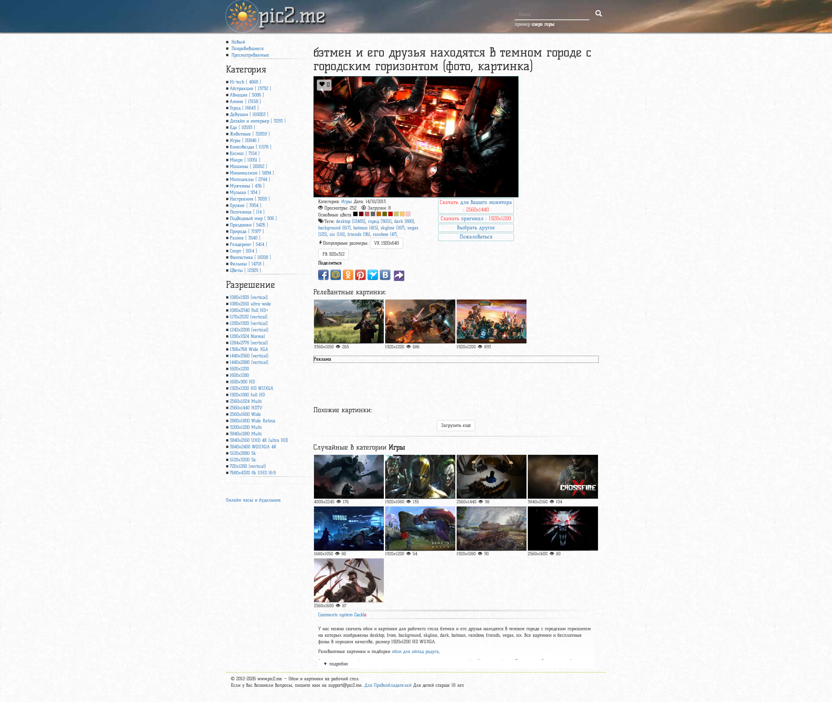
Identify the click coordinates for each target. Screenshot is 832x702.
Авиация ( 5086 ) (247, 95)
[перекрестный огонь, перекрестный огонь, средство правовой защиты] (563, 477)
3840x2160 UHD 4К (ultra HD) (259, 440)
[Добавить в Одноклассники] (348, 275)
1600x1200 (239, 369)
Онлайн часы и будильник (253, 500)
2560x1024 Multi (246, 401)
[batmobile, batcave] (349, 528)
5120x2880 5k (243, 453)
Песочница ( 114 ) (247, 212)
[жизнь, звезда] (420, 321)
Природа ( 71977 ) (247, 231)
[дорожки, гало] (420, 528)
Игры (346, 201)
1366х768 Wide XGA (249, 349)
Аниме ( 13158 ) (245, 101)
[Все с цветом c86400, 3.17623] (378, 213)
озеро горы (543, 24)
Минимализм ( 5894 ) (252, 173)
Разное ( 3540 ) (245, 238)
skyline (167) (393, 228)
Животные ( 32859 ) (250, 134)
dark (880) (404, 221)
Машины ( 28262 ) (248, 166)
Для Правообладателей (387, 685)
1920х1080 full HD (247, 395)
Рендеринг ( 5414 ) (248, 244)
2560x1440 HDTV (246, 408)
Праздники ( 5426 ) (249, 225)
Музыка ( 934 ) (245, 192)
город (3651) (380, 221)
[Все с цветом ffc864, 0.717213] (402, 213)
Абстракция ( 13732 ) (250, 88)
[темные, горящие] (491, 477)
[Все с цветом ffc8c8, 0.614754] (408, 213)
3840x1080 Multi (246, 434)
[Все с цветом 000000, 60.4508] (355, 213)
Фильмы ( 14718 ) (247, 264)
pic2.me (291, 9)
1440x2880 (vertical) (249, 362)
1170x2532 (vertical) (248, 317)
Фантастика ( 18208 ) (250, 257)
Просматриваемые (249, 55)
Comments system (342, 615)
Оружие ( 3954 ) (245, 205)
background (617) (334, 228)
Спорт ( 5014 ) (243, 251)
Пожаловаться (476, 237)
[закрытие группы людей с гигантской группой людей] (491, 321)
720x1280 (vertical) (248, 466)
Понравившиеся (247, 48)
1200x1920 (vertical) (249, 323)
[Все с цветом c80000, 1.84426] (390, 213)
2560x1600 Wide (245, 414)
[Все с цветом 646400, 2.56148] (384, 213)
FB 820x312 (333, 254)
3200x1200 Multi (246, 427)
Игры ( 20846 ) (244, 140)
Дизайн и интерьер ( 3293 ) (258, 121)
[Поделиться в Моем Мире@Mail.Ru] (336, 275)
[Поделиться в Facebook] (323, 275)
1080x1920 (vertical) (249, 297)
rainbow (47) (385, 234)
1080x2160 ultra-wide (250, 304)
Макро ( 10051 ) (245, 160)
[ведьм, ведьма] (563, 528)
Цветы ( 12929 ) (245, 270)
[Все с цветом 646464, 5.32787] (372, 213)
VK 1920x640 (386, 243)
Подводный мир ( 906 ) (253, 218)
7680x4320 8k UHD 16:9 (253, 473)
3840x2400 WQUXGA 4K (253, 447)
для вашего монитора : (476, 206)
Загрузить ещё (456, 425)
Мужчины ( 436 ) (247, 186)
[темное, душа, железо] (349, 477)
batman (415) (365, 228)
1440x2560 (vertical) (249, 356)
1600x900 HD (242, 382)
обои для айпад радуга (415, 651)
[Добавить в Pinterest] (360, 275)
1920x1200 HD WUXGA (251, 388)
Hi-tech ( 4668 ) (245, 82)
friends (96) (358, 234)
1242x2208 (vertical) (249, 330)
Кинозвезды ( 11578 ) (250, 147)
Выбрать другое (476, 227)
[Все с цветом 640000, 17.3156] (361, 213)
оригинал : (476, 218)
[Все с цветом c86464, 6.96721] (367, 213)
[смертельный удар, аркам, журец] (420, 477)
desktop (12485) (350, 221)
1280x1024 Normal (247, 336)
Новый (237, 42)
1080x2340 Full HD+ (249, 310)
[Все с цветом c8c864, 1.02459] (396, 213)
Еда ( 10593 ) (242, 127)
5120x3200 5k (243, 460)
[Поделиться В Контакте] (385, 275)
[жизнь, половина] (349, 580)
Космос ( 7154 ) (245, 153)
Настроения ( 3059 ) (250, 199)
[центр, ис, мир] (491, 528)
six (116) (337, 234)
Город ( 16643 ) (244, 108)
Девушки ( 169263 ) (249, 114)
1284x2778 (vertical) (249, 343)
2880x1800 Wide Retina (252, 421)
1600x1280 (239, 375)
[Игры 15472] (349, 321)
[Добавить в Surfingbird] (373, 275)
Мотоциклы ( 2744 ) (250, 179)
